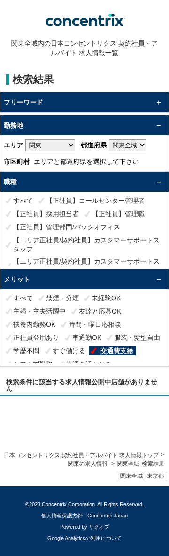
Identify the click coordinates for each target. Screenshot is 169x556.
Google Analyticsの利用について (84, 538)
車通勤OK (86, 337)
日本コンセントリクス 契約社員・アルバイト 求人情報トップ (81, 455)
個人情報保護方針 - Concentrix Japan (84, 515)
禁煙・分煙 (62, 298)
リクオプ (99, 527)
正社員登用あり (36, 337)
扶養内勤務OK (34, 324)
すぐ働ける (69, 351)
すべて (23, 200)
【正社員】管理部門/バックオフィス (66, 227)
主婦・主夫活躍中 (39, 311)
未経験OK (106, 298)
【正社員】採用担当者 (46, 214)
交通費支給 (116, 351)
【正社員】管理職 (118, 214)
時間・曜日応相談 (95, 324)
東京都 (155, 476)
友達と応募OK (100, 311)
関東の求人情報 (88, 463)
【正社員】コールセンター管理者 (95, 200)
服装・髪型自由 (137, 337)
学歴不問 (26, 351)
